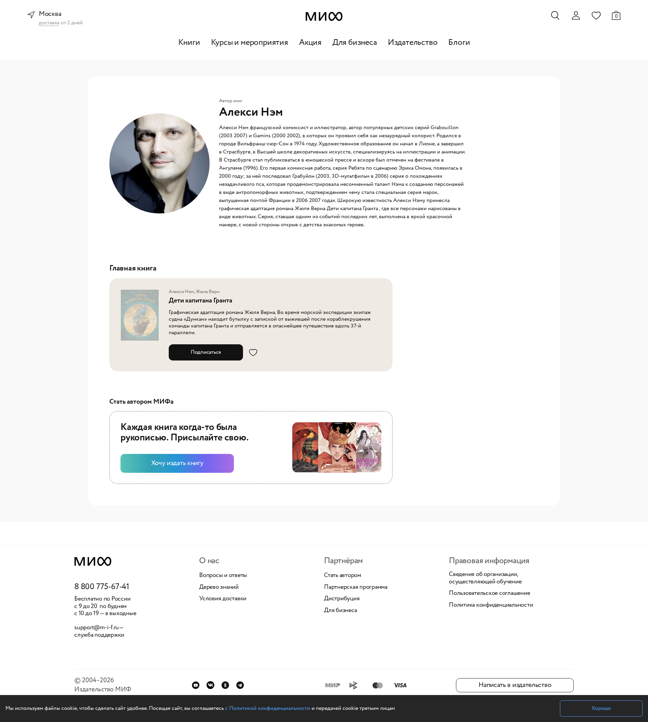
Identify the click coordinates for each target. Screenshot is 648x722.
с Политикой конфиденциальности (267, 708)
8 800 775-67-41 (101, 587)
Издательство (413, 43)
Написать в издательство (515, 685)
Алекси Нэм (181, 291)
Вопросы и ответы (223, 575)
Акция (310, 43)
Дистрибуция (341, 599)
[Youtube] (195, 685)
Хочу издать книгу (177, 463)
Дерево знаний (219, 587)
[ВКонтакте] (210, 685)
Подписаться (206, 352)
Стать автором (342, 575)
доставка (49, 23)
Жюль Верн (208, 291)
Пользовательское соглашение (489, 593)
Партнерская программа (355, 587)
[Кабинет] (575, 15)
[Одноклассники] (225, 685)
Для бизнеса (354, 43)
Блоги (459, 43)
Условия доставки (222, 599)
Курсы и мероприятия (249, 43)
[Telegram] (240, 685)
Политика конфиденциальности (491, 605)
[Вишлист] (596, 15)
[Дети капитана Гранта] (142, 315)
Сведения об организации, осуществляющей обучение (485, 578)
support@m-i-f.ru (96, 627)
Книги (189, 43)
